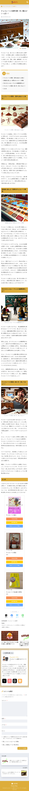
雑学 (3, 627)
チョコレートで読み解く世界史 (14, 592)
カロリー (4, 625)
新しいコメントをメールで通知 (11, 741)
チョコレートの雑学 (13, 621)
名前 (3, 718)
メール (4, 724)
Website (20, 683)
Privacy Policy (14, 786)
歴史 (23, 625)
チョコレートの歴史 (11, 552)
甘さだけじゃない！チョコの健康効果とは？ (14, 83)
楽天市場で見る (14, 522)
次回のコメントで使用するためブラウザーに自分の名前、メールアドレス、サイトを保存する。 (15, 737)
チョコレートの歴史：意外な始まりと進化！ (14, 77)
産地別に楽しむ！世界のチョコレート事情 (14, 80)
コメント (5, 700)
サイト (3, 731)
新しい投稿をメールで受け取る (11, 744)
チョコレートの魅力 (11, 515)
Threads (14, 683)
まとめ (5, 88)
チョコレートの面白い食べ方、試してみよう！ (15, 85)
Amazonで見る (14, 518)
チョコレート (12, 625)
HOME (15, 784)
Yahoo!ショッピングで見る (14, 526)
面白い (8, 627)
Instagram (10, 683)
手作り (18, 625)
